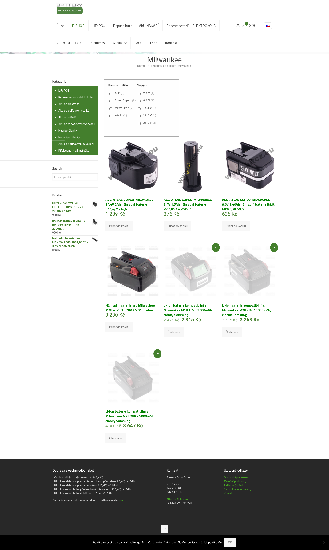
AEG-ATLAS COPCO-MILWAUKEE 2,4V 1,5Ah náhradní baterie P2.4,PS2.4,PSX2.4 (188, 204)
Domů (141, 66)
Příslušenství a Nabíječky (73, 150)
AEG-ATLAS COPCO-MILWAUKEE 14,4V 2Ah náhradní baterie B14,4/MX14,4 (129, 204)
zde (120, 500)
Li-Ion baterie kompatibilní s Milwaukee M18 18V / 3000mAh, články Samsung (188, 310)
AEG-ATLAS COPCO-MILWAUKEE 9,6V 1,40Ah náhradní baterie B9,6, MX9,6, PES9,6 (248, 204)
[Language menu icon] (268, 25)
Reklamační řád (233, 485)
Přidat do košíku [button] (119, 226)
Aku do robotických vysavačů (76, 124)
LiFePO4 (63, 90)
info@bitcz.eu (179, 499)
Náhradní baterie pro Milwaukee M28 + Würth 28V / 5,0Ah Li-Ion (130, 307)
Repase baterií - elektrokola (75, 97)
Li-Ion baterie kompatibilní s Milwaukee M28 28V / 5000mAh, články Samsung (129, 416)
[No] (324, 542)
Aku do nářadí (67, 117)
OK (230, 542)
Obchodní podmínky (236, 477)
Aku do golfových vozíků (73, 110)
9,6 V (148, 100)
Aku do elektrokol (69, 104)
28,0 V (149, 123)
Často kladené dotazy (237, 489)
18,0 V (149, 115)
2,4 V (148, 93)
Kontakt (229, 493)
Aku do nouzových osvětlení (76, 144)
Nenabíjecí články (69, 137)
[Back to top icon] (164, 529)
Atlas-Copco (125, 100)
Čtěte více (174, 332)
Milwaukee (124, 108)
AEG (120, 93)
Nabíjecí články (67, 130)
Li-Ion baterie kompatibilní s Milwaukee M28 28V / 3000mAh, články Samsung (246, 310)
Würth (121, 115)
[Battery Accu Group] (69, 8)
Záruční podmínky (235, 481)
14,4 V (149, 108)
